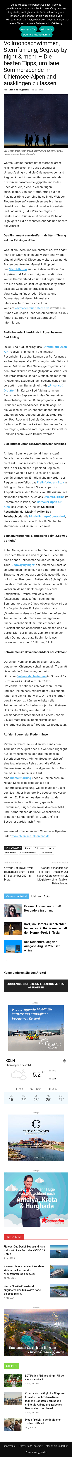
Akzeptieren (28, 28)
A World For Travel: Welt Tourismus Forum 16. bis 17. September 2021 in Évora (19, 873)
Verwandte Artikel (16, 896)
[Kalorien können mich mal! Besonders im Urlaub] (13, 910)
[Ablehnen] (67, 20)
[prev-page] (6, 960)
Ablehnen (47, 28)
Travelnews (46, 852)
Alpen (27, 848)
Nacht (52, 848)
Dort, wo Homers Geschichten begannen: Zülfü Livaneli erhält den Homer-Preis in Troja (45, 928)
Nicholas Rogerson (18, 89)
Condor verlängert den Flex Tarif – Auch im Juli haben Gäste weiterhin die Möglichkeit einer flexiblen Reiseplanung (52, 875)
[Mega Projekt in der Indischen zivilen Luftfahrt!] (13, 1424)
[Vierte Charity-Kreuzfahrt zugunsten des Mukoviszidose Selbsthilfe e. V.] (59, 1290)
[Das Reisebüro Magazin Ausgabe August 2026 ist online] (13, 946)
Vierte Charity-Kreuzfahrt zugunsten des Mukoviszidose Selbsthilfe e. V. (22, 1290)
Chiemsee (40, 848)
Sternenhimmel (28, 852)
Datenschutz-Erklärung (30, 1446)
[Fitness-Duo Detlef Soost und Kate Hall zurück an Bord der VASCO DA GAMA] (59, 1251)
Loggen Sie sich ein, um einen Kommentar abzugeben (36, 985)
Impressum (10, 1446)
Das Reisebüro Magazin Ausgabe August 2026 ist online (42, 946)
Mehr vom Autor (40, 896)
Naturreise (10, 852)
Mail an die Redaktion (57, 1446)
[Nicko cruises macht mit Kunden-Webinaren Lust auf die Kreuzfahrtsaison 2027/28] (59, 1271)
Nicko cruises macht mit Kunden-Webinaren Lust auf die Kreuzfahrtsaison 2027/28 (24, 1270)
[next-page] (12, 960)
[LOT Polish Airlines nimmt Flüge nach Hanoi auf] (13, 1380)
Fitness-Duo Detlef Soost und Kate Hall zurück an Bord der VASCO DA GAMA (24, 1250)
